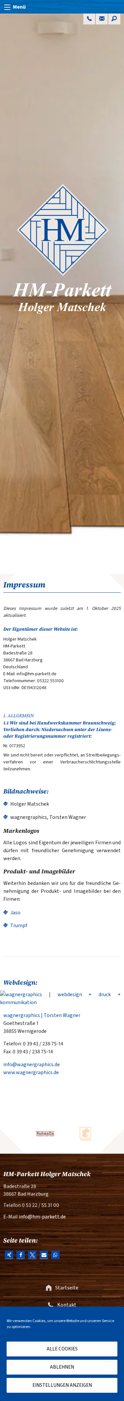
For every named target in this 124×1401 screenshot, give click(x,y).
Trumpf (18, 925)
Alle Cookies (62, 1349)
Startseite (66, 1287)
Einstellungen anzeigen (62, 1385)
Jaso (15, 912)
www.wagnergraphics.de (31, 1072)
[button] (9, 1255)
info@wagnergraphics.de (31, 1064)
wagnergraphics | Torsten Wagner (41, 1015)
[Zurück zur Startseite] (62, 294)
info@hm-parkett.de (42, 1216)
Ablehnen (62, 1367)
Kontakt (66, 1305)
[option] (42, 1134)
